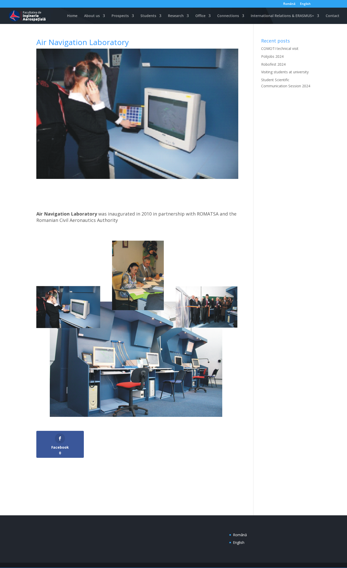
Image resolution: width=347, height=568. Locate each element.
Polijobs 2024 (272, 56)
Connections (228, 16)
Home (71, 16)
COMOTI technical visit (279, 48)
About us (92, 16)
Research (176, 16)
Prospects (120, 16)
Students (148, 16)
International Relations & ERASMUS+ (282, 16)
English (305, 4)
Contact (332, 16)
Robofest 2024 (273, 64)
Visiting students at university (285, 71)
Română (289, 4)
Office (200, 16)
